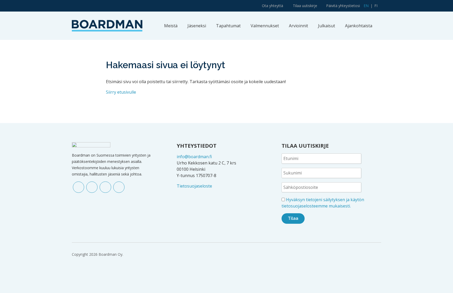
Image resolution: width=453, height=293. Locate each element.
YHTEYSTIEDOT (197, 145)
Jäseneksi (196, 26)
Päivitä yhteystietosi (343, 5)
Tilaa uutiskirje (305, 5)
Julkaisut (326, 26)
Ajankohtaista (358, 26)
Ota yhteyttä (272, 5)
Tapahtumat (228, 26)
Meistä (170, 26)
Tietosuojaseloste (194, 186)
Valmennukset (265, 26)
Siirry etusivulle (121, 92)
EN (366, 5)
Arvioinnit (298, 26)
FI (376, 5)
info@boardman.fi (194, 156)
